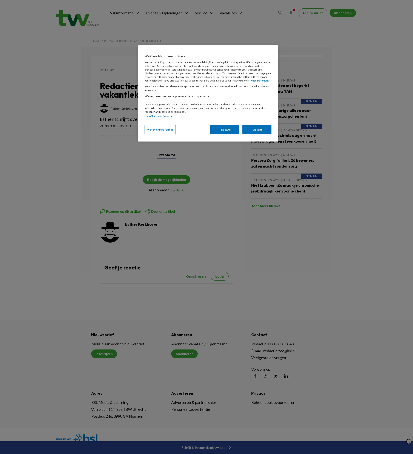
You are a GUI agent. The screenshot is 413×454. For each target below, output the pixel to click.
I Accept (257, 129)
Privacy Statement (258, 80)
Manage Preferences (160, 129)
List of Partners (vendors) (159, 116)
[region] (208, 93)
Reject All (225, 129)
